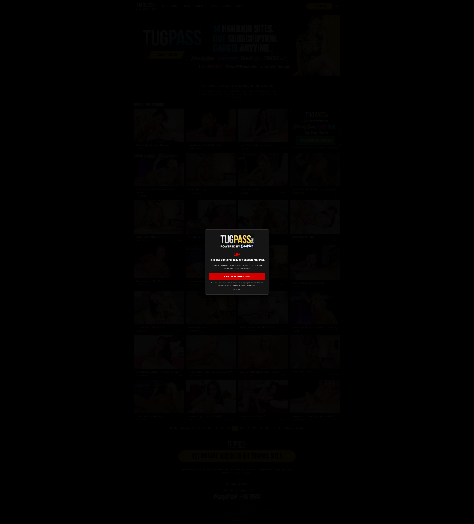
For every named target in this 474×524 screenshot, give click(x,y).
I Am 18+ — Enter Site (237, 276)
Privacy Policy (251, 285)
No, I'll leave (237, 289)
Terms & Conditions (236, 285)
